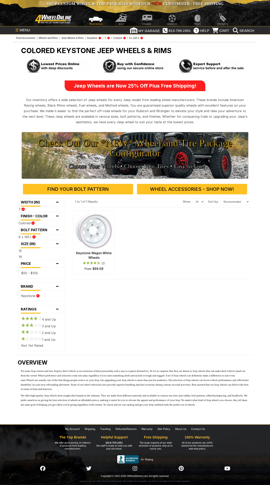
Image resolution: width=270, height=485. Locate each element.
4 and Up (49, 319)
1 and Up (48, 340)
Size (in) (40, 244)
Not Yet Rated (32, 346)
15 (20, 251)
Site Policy (163, 429)
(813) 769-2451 (114, 442)
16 (20, 257)
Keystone (28, 296)
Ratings (40, 309)
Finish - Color (40, 216)
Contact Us (198, 429)
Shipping (89, 429)
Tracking (105, 429)
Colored (25, 223)
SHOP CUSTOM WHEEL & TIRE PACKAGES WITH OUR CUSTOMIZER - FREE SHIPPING (135, 3)
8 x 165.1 (25, 237)
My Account (72, 429)
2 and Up (49, 333)
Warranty (147, 429)
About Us (180, 429)
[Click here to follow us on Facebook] (43, 468)
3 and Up (49, 326)
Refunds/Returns (126, 429)
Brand (40, 286)
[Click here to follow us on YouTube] (227, 468)
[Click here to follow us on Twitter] (89, 468)
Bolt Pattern (40, 230)
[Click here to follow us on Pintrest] (181, 468)
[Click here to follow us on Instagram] (135, 468)
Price (40, 264)
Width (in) (40, 202)
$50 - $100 (29, 273)
